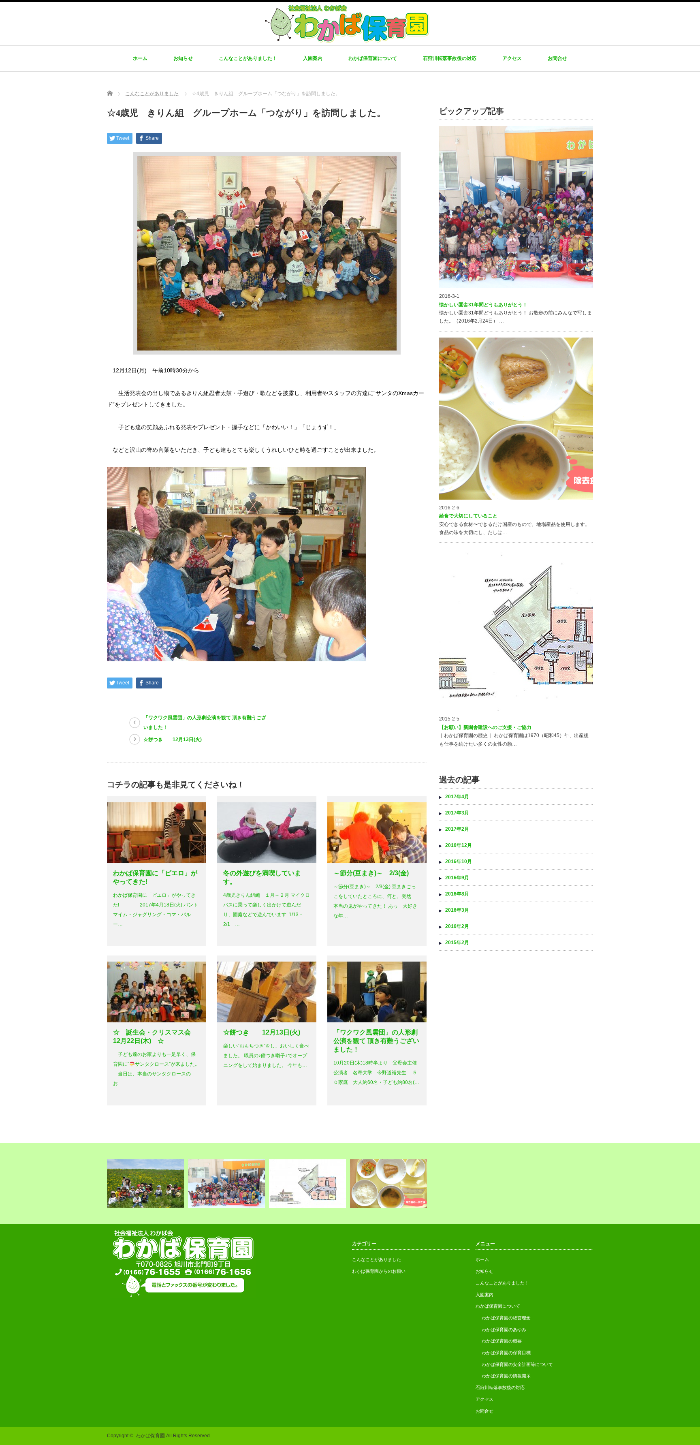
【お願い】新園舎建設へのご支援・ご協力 (485, 727)
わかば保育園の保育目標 (506, 1352)
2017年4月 (457, 796)
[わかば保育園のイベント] (146, 1183)
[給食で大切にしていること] (389, 1183)
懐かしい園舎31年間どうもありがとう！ (483, 305)
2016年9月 (457, 878)
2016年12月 (458, 845)
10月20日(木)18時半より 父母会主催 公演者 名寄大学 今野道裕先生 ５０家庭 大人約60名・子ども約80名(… (376, 1072)
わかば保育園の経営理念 (506, 1317)
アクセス (512, 58)
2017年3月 (457, 813)
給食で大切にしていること (468, 516)
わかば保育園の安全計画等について (517, 1364)
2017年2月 (457, 829)
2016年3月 (457, 910)
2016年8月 (457, 894)
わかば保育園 (150, 1436)
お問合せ (557, 58)
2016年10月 (458, 861)
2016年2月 (457, 926)
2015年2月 (457, 942)
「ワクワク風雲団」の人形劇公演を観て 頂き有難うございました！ (204, 722)
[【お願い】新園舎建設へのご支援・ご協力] (308, 1183)
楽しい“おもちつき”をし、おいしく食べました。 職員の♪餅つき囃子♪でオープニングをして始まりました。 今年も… (266, 1055)
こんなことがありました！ (248, 58)
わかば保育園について (372, 58)
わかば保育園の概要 (502, 1340)
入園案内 (312, 58)
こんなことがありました (376, 1259)
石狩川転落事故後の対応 (449, 58)
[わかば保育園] (347, 40)
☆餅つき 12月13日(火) (172, 739)
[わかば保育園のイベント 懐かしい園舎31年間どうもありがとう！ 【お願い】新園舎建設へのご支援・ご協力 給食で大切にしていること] (350, 1183)
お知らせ (183, 58)
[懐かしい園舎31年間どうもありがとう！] (227, 1183)
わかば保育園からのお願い (378, 1271)
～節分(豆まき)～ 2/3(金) (371, 873)
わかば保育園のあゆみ (504, 1329)
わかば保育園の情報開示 (506, 1375)
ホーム (140, 58)
